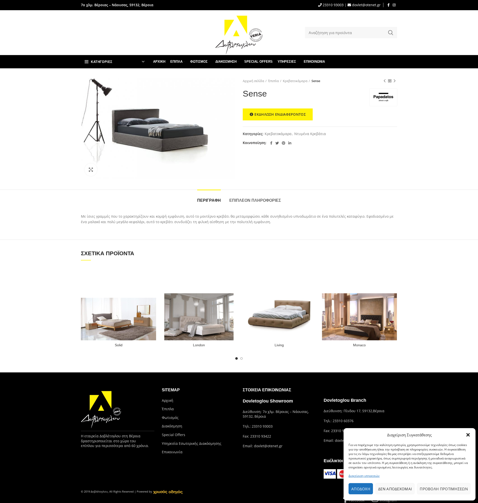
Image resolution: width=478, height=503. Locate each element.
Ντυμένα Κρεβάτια (310, 134)
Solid (118, 345)
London (199, 345)
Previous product (384, 80)
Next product (394, 80)
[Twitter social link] (277, 143)
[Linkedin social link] (290, 143)
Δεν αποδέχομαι (395, 488)
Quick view (152, 273)
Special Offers (173, 434)
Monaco (359, 345)
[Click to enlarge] (91, 169)
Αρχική (167, 400)
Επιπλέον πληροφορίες (255, 200)
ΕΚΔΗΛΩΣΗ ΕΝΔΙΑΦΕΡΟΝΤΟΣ (280, 114)
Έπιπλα (273, 81)
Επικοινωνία (172, 452)
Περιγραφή (209, 200)
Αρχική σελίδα (253, 81)
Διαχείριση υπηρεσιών (364, 476)
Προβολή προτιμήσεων (444, 488)
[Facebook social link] (388, 5)
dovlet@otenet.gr (366, 4)
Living (279, 345)
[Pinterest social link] (283, 143)
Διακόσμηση (172, 426)
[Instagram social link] (394, 5)
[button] (468, 434)
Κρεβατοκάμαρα (295, 81)
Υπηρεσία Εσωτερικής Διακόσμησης (191, 443)
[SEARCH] (390, 32)
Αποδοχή (360, 488)
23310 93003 (333, 4)
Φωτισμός (170, 417)
